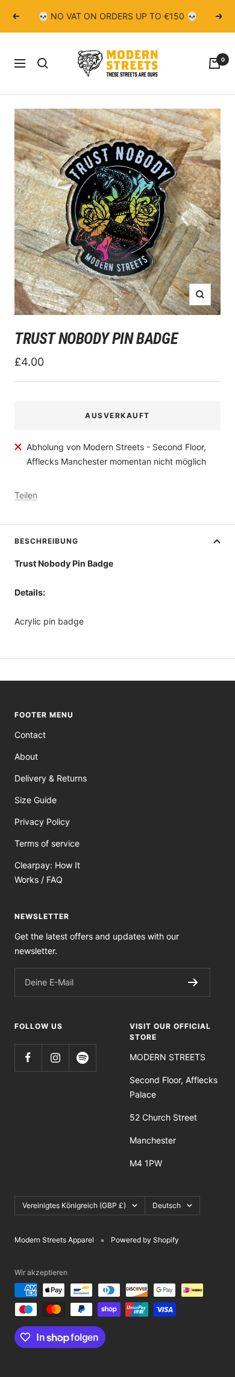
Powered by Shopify (145, 1239)
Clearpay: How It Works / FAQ (47, 872)
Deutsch (166, 1205)
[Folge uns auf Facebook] (28, 1057)
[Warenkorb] (214, 63)
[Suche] (42, 63)
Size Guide (35, 800)
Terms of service (47, 843)
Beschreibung (46, 540)
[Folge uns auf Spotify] (82, 1057)
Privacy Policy (42, 821)
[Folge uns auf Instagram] (55, 1057)
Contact (30, 735)
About (26, 756)
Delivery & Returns (50, 778)
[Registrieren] (193, 982)
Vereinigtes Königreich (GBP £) (74, 1205)
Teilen (25, 495)
